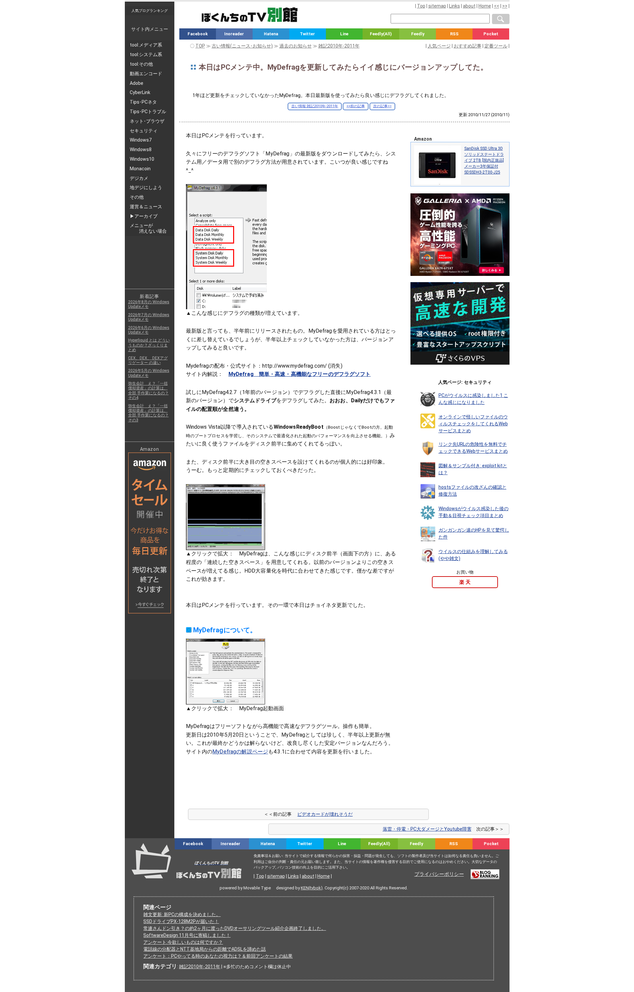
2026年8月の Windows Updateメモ (148, 304)
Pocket (490, 33)
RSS (454, 33)
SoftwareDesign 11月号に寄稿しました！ (186, 935)
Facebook (198, 33)
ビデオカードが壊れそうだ (325, 814)
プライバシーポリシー (439, 874)
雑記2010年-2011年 (199, 966)
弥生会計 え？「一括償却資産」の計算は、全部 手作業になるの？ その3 (148, 413)
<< (496, 6)
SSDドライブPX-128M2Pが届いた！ (181, 921)
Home (484, 6)
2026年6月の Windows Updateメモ (148, 330)
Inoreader (234, 33)
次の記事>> (382, 106)
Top (421, 6)
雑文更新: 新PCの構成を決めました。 (182, 914)
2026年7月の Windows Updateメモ (148, 317)
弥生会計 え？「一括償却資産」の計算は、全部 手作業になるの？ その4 (148, 390)
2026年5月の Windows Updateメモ (148, 373)
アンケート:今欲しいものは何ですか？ (183, 942)
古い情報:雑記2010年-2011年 (314, 106)
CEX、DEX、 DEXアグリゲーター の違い (148, 360)
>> (505, 6)
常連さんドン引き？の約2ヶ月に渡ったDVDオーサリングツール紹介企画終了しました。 (234, 928)
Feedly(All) (381, 33)
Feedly (417, 33)
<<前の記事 (355, 106)
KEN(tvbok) (312, 887)
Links (454, 6)
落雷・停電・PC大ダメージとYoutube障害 (427, 829)
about (469, 6)
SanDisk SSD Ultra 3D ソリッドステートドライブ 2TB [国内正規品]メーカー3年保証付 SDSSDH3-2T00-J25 (484, 160)
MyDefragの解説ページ (240, 751)
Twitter (307, 33)
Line (344, 33)
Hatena (271, 33)
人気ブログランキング (149, 10)
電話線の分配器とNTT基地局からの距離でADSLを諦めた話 (204, 949)
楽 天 (465, 582)
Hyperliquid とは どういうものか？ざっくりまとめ (149, 345)
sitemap (437, 6)
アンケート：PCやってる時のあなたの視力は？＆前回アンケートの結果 (218, 956)
